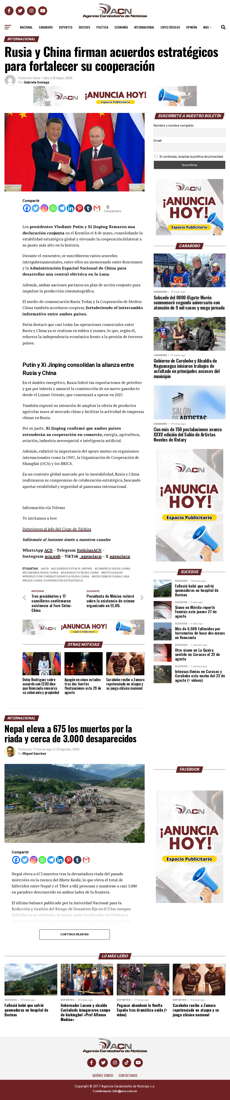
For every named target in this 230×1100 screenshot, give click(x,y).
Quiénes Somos (102, 1075)
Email (157, 140)
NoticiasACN (89, 550)
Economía (121, 27)
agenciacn (120, 556)
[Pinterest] (79, 208)
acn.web (52, 556)
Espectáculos (170, 27)
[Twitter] (36, 208)
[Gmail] (97, 208)
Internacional (144, 27)
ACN (48, 550)
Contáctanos (128, 1075)
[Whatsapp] (53, 208)
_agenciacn (91, 556)
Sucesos (84, 27)
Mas (206, 27)
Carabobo (46, 27)
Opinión (191, 27)
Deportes (65, 27)
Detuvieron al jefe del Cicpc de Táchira (56, 529)
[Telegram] (62, 208)
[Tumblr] (88, 208)
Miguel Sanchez (34, 753)
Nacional (26, 27)
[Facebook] (27, 208)
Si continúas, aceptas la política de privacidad (191, 156)
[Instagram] (44, 208)
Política (102, 27)
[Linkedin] (71, 208)
